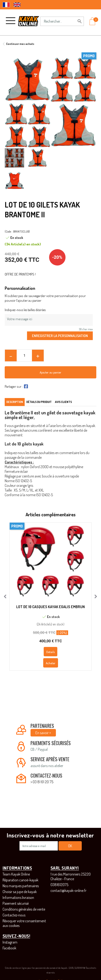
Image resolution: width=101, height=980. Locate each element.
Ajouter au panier (50, 372)
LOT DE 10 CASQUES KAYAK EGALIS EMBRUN (50, 606)
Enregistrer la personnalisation (60, 335)
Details (50, 652)
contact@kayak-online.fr (68, 890)
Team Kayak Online (16, 874)
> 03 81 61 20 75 (42, 781)
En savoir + (43, 732)
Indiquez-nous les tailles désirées (25, 310)
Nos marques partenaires (21, 885)
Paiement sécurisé (16, 903)
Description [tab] (14, 402)
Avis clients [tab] (63, 402)
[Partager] (25, 386)
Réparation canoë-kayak (20, 880)
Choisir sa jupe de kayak (20, 891)
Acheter (50, 663)
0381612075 (59, 884)
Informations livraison (18, 897)
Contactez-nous (14, 915)
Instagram (10, 942)
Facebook (9, 948)
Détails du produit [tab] (39, 402)
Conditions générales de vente (24, 909)
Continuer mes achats (20, 44)
